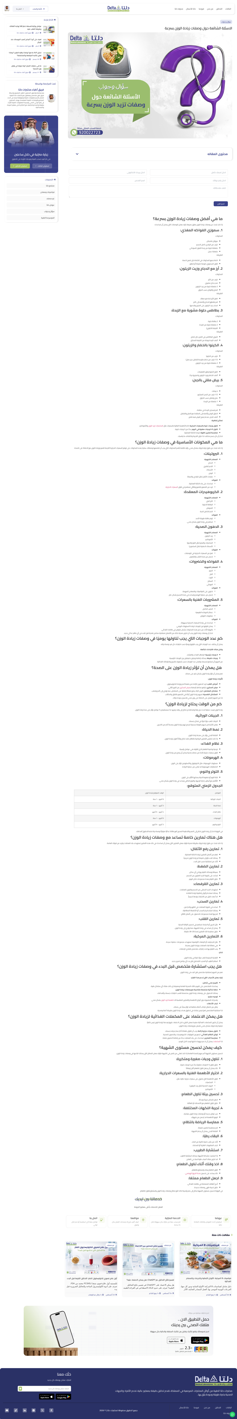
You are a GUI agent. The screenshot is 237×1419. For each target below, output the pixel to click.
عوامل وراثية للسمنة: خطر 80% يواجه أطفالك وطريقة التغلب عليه (25, 28)
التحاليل (219, 9)
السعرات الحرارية (172, 487)
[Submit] (20, 1389)
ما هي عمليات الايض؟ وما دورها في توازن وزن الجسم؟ (26, 67)
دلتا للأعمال (191, 9)
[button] (77, 154)
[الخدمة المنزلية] (185, 1220)
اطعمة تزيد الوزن (167, 1000)
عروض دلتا (50, 205)
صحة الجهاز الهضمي (193, 1173)
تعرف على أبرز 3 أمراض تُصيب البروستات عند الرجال (26, 41)
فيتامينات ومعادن (47, 192)
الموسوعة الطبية (47, 218)
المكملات (216, 1041)
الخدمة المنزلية (172, 1218)
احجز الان (220, 204)
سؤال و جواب (226, 21)
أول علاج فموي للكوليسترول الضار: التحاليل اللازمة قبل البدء (92, 1278)
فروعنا (201, 9)
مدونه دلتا (179, 9)
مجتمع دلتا (50, 185)
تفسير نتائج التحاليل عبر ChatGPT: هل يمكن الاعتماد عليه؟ (150, 1280)
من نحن (210, 9)
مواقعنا (134, 1218)
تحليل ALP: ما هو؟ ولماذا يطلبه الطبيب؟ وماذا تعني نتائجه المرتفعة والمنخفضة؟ (25, 54)
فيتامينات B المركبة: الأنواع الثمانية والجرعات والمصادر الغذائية (208, 1279)
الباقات (228, 9)
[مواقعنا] (143, 1220)
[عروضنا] (226, 1220)
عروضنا (218, 1218)
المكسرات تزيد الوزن (155, 426)
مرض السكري (185, 687)
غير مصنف (224, 1245)
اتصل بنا (93, 1218)
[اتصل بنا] (102, 1220)
